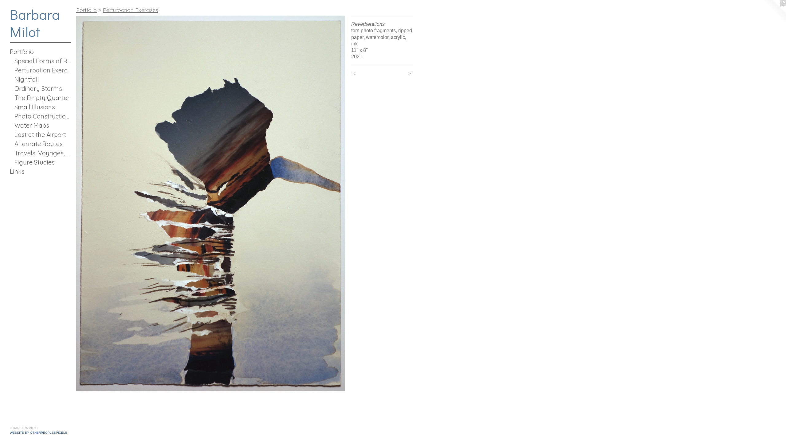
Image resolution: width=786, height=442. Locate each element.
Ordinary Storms (38, 88)
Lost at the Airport (40, 134)
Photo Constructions (42, 116)
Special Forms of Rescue (42, 61)
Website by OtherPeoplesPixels (38, 432)
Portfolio (22, 52)
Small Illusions (34, 107)
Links (17, 171)
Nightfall (26, 79)
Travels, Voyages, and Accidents (42, 153)
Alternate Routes (38, 144)
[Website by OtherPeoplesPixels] (773, 12)
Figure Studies (34, 162)
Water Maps (31, 125)
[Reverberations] (210, 203)
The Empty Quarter (42, 98)
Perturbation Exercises (42, 70)
